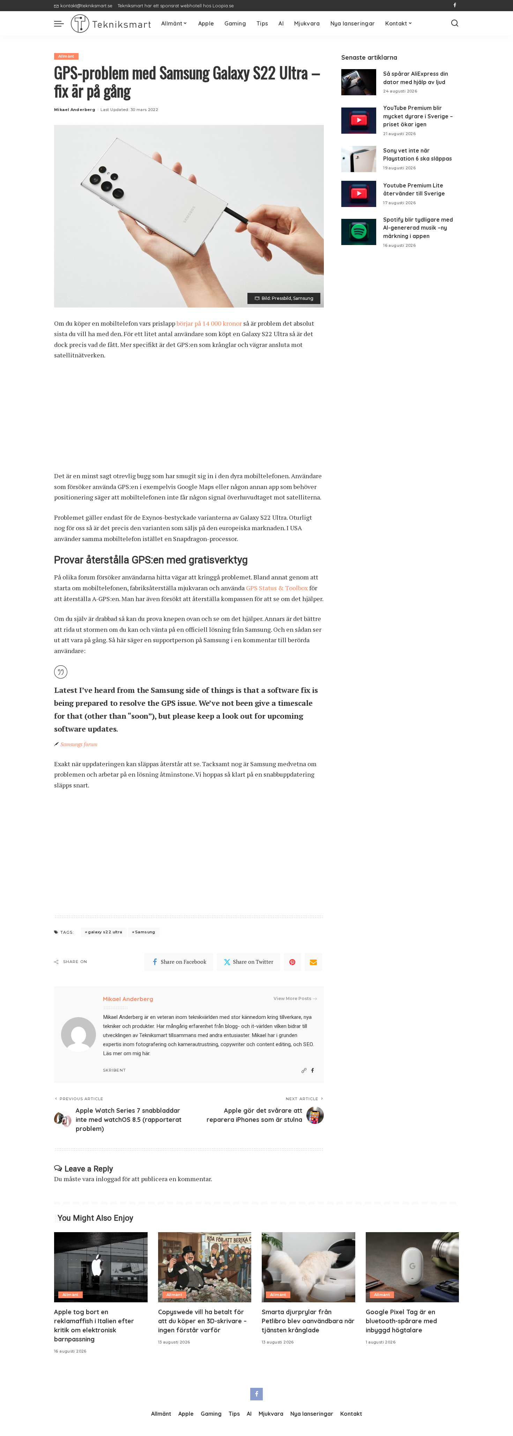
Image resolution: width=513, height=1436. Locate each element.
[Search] (455, 23)
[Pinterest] (292, 962)
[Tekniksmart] (111, 23)
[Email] (313, 962)
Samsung (145, 932)
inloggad (108, 1179)
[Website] (304, 1070)
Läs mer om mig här (126, 1053)
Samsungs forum (78, 744)
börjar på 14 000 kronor (209, 323)
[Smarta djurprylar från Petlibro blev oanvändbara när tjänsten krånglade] (308, 1267)
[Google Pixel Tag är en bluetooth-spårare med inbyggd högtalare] (412, 1267)
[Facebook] (455, 5)
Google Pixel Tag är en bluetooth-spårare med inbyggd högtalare (401, 1321)
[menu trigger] (62, 23)
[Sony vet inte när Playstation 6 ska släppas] (358, 159)
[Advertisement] (189, 419)
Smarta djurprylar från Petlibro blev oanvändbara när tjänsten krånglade (308, 1321)
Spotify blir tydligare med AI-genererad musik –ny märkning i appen (418, 227)
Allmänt (66, 56)
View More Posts (292, 998)
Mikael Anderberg (74, 109)
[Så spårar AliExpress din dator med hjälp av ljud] (358, 82)
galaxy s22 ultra (105, 932)
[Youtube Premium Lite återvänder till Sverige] (358, 194)
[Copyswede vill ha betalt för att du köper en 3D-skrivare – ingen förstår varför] (205, 1267)
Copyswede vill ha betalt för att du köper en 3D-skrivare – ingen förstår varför (202, 1321)
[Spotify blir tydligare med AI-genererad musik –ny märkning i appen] (358, 232)
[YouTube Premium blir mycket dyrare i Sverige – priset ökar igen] (358, 121)
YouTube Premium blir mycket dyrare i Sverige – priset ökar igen (418, 116)
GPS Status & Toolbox (277, 588)
